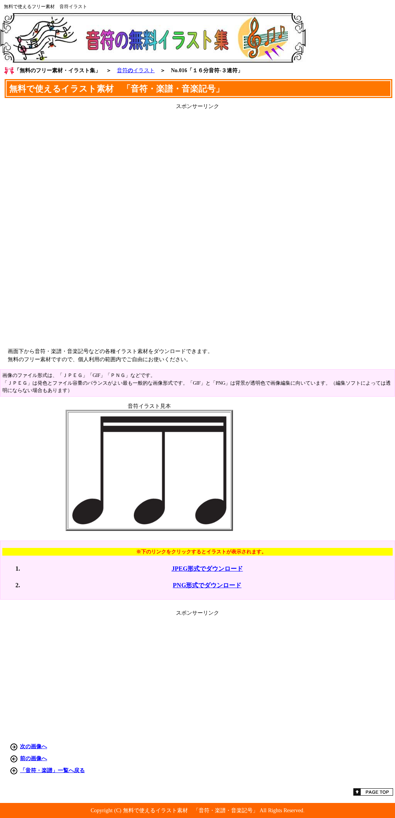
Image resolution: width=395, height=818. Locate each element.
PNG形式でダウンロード (207, 585)
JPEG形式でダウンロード (207, 568)
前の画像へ (33, 758)
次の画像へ (33, 746)
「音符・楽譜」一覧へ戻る (52, 770)
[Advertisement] (197, 225)
